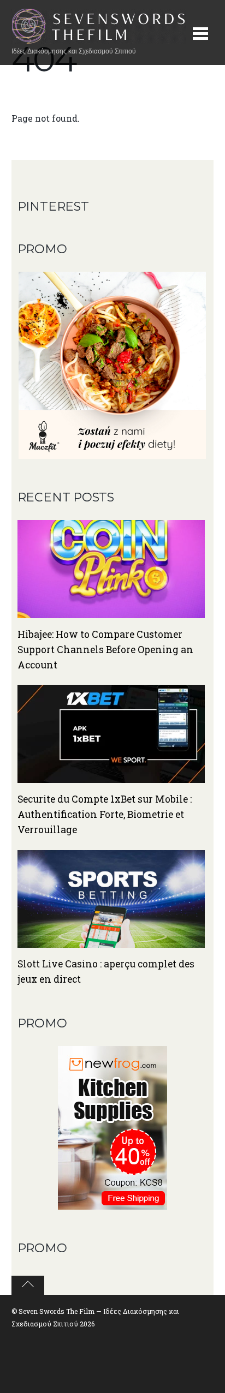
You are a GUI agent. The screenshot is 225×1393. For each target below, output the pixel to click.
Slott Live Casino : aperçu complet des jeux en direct (105, 971)
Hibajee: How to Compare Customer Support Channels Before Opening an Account (105, 649)
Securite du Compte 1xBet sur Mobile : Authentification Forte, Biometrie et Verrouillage (104, 814)
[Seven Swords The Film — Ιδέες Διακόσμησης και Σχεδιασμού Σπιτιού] (98, 38)
